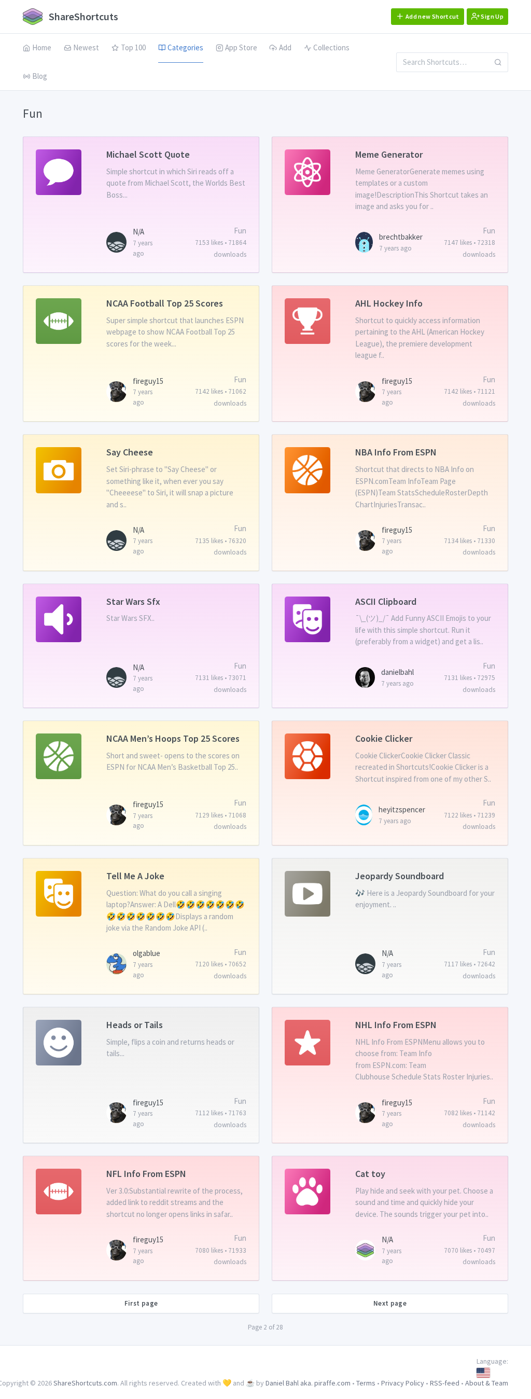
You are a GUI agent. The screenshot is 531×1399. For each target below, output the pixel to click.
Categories (185, 47)
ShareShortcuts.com (85, 1383)
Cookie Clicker (383, 738)
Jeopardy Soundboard (399, 876)
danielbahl (397, 672)
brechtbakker (401, 237)
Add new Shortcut (431, 16)
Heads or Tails (134, 1025)
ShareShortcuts (82, 16)
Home (41, 47)
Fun (240, 231)
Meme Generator (389, 154)
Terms (365, 1383)
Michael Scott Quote (148, 154)
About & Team (486, 1383)
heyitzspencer (402, 809)
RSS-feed (444, 1383)
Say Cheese (129, 452)
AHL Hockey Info (389, 303)
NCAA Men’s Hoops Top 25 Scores (173, 738)
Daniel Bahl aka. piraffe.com (308, 1383)
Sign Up (492, 16)
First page (141, 1303)
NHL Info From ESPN (396, 1025)
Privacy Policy (402, 1383)
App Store (241, 47)
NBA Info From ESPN (396, 452)
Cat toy (370, 1174)
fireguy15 (148, 381)
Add (285, 47)
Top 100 (133, 47)
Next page (390, 1303)
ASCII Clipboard (385, 601)
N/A (138, 232)
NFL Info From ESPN (146, 1174)
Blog (39, 76)
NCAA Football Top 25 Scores (164, 303)
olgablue (146, 953)
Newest (86, 47)
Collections (331, 47)
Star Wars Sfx (133, 601)
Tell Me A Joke (135, 876)
